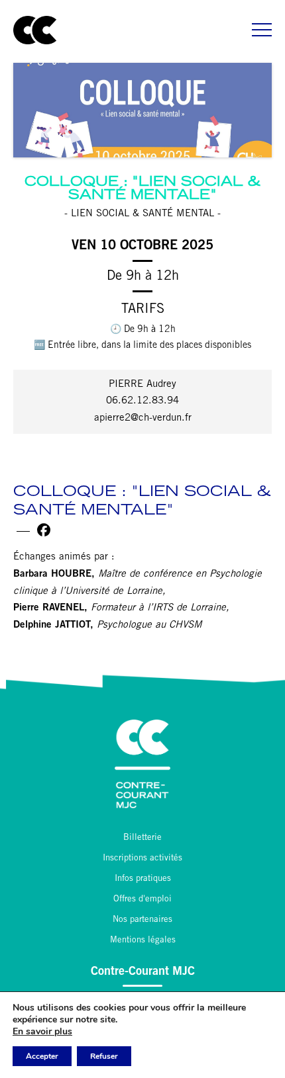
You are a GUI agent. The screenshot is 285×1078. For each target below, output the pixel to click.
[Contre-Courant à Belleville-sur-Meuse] (34, 30)
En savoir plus (42, 1032)
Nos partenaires (142, 920)
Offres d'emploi (142, 899)
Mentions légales (143, 940)
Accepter (42, 1056)
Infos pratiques (143, 879)
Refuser (104, 1056)
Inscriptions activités (142, 858)
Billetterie (142, 838)
